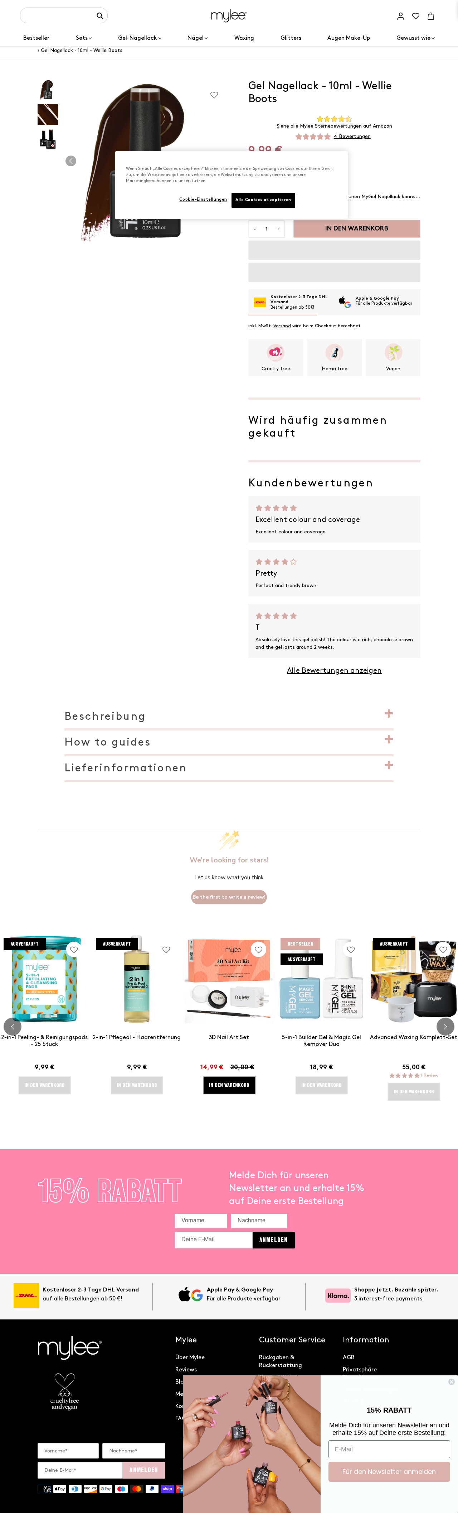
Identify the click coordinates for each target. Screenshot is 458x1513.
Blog (181, 1382)
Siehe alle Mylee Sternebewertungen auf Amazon (334, 126)
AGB (349, 1357)
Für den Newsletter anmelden (389, 1471)
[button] (334, 250)
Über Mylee (190, 1357)
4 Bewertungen (352, 136)
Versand (282, 326)
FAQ (180, 1418)
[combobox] (64, 15)
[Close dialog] (451, 1381)
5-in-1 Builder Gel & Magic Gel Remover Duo (321, 1041)
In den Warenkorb (229, 1085)
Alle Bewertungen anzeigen (334, 670)
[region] (231, 185)
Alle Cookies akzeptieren (263, 200)
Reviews (186, 1369)
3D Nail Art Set (229, 1037)
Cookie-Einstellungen (203, 200)
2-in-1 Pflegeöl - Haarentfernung (137, 1037)
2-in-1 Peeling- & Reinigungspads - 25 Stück (44, 1041)
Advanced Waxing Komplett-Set (413, 1037)
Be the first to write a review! (229, 897)
